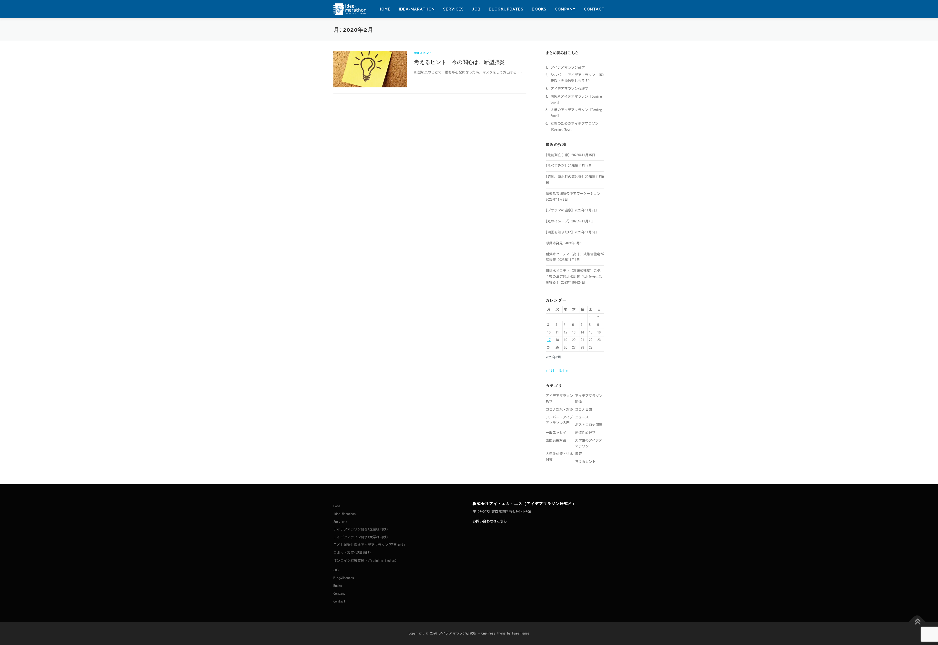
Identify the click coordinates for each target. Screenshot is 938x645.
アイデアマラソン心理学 (569, 88)
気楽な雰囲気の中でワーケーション (573, 193)
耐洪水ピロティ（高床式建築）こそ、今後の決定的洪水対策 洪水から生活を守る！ (575, 276)
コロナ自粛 (583, 409)
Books (539, 9)
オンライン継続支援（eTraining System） (365, 560)
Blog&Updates (506, 9)
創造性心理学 (585, 432)
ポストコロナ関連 (588, 425)
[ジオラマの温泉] (559, 210)
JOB (476, 9)
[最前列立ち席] (558, 155)
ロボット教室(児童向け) (352, 552)
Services (453, 9)
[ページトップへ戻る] (917, 622)
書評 (578, 454)
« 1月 (550, 370)
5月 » (563, 370)
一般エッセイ (556, 432)
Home (384, 9)
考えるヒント (423, 53)
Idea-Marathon (417, 9)
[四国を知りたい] (559, 232)
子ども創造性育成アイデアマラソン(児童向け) (369, 545)
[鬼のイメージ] (558, 221)
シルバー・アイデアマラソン (573, 75)
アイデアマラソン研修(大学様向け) (360, 537)
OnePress (488, 633)
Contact (594, 9)
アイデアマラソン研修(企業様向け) (360, 529)
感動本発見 (554, 243)
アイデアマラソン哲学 (568, 67)
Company (565, 9)
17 (549, 340)
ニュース (582, 417)
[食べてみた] (556, 165)
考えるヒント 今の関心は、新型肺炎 (459, 61)
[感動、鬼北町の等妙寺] (564, 176)
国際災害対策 (556, 440)
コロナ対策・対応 (559, 409)
